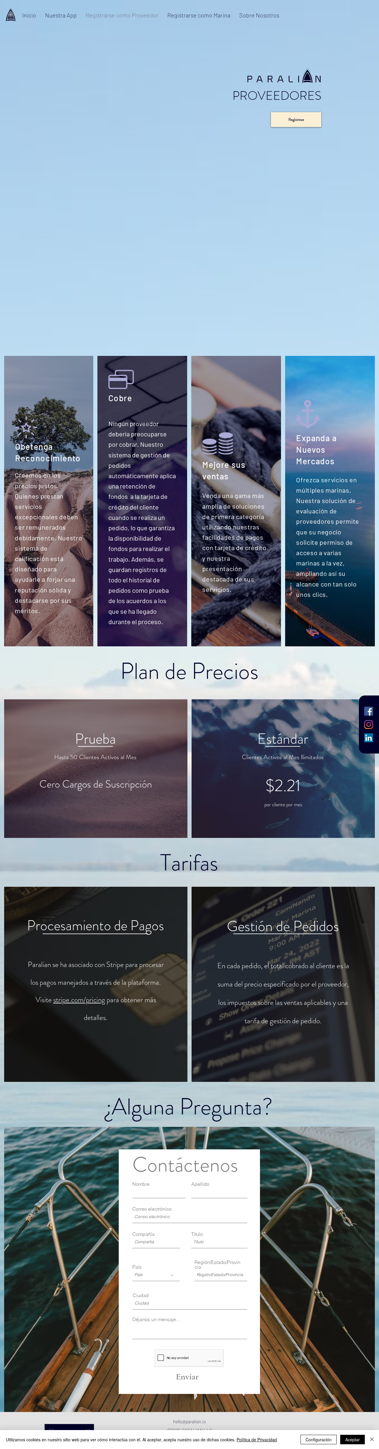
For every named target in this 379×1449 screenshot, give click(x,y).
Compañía (143, 1234)
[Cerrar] (371, 1439)
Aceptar (352, 1439)
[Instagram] (368, 724)
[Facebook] (368, 711)
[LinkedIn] (368, 737)
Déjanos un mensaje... (155, 1319)
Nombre (141, 1184)
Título (197, 1234)
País (137, 1267)
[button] (283, 925)
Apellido (200, 1184)
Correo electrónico (152, 1209)
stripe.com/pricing (79, 1000)
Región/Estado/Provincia (217, 1264)
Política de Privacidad (257, 1439)
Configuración (319, 1439)
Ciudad (141, 1295)
